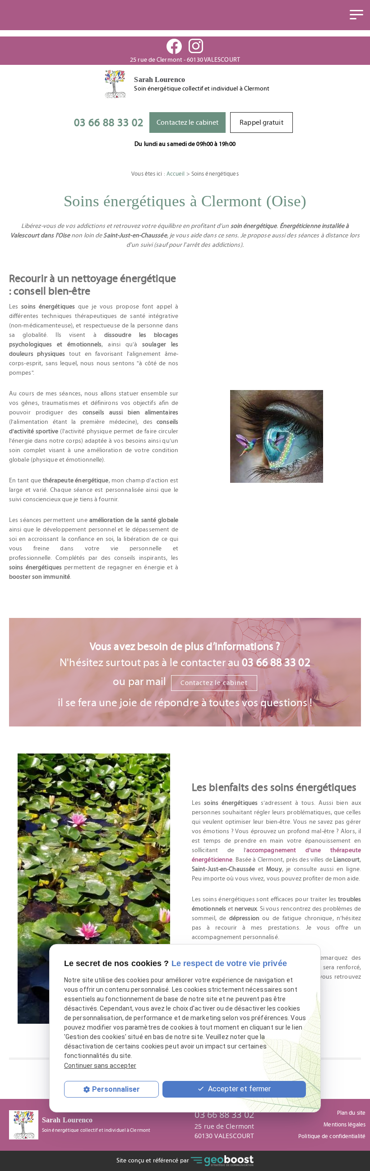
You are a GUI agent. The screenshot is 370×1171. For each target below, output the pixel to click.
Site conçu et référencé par (153, 1160)
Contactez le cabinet (187, 122)
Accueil (175, 174)
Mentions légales (344, 1124)
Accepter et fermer (238, 1089)
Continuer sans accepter (100, 1065)
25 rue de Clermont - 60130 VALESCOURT (185, 60)
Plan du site (351, 1113)
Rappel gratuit (261, 122)
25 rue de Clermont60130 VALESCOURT (224, 1131)
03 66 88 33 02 (108, 122)
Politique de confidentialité (331, 1136)
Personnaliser (116, 1089)
